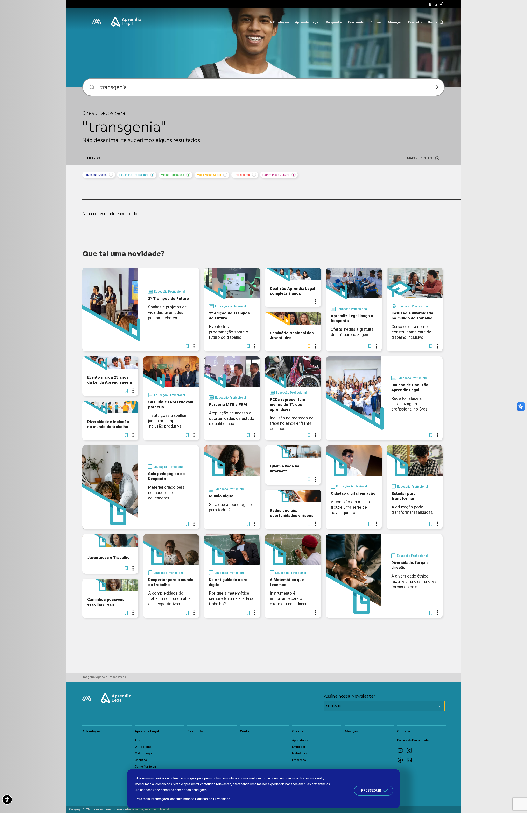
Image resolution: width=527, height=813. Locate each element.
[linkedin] (410, 760)
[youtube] (401, 750)
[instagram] (410, 750)
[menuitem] (436, 4)
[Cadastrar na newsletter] (439, 706)
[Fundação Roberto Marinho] (96, 21)
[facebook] (401, 760)
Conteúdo (356, 22)
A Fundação (279, 22)
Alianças (395, 22)
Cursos (375, 22)
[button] (187, 346)
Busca (432, 22)
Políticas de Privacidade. (213, 799)
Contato (415, 22)
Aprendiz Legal (307, 22)
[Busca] (440, 22)
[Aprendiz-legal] (126, 22)
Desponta (334, 22)
